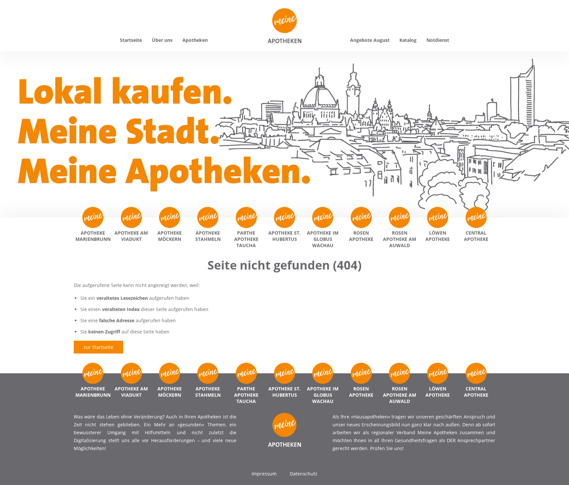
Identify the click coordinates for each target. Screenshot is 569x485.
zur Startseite (98, 347)
